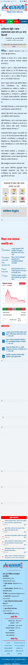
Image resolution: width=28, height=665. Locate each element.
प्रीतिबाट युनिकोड (8, 648)
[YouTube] (24, 1)
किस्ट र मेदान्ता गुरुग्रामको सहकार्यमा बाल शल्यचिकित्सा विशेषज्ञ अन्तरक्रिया (16, 342)
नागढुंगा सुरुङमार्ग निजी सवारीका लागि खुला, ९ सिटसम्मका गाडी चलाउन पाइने (16, 334)
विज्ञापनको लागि (19, 651)
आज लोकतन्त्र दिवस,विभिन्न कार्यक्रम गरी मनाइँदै (15, 536)
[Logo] (14, 7)
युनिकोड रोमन (19, 648)
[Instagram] (26, 1)
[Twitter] (22, 1)
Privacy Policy (8, 646)
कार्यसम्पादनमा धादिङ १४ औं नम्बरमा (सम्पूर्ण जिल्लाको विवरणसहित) (15, 549)
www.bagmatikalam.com (14, 570)
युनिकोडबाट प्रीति (8, 651)
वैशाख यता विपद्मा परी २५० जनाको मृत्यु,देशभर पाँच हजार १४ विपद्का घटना (16, 349)
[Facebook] (20, 1)
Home (8, 643)
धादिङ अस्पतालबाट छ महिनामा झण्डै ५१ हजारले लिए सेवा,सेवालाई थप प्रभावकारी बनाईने (15, 542)
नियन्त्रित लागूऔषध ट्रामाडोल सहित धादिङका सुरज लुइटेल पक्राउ (15, 357)
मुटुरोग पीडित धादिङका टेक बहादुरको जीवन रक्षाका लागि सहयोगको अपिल (15, 529)
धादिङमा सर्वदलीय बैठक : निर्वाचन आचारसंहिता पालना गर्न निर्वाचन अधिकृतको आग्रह (15, 522)
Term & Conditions (19, 646)
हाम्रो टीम (20, 654)
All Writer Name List (19, 643)
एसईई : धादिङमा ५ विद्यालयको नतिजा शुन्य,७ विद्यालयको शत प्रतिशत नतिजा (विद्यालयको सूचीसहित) (14, 558)
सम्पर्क (8, 654)
